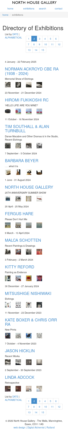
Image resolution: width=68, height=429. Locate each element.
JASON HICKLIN (20, 350)
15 (42, 50)
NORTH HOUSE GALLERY (29, 187)
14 (36, 50)
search (42, 8)
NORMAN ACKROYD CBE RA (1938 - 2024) (32, 71)
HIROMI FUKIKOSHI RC (27, 100)
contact (58, 8)
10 (45, 44)
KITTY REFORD (19, 267)
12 (59, 44)
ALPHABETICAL (13, 37)
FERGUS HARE (19, 213)
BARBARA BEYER (21, 160)
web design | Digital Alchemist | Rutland (34, 427)
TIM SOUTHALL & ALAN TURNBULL (27, 128)
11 (52, 44)
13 (29, 50)
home (10, 8)
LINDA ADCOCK (19, 377)
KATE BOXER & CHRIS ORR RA (31, 322)
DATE (15, 34)
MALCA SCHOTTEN (23, 240)
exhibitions (27, 8)
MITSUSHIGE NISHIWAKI (28, 293)
